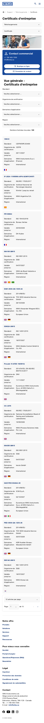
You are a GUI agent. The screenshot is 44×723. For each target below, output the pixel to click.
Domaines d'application (11, 110)
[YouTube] (8, 712)
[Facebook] (3, 712)
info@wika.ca (9, 60)
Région (5, 120)
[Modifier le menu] (40, 4)
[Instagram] (17, 712)
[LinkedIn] (13, 712)
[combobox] (22, 94)
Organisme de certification (12, 99)
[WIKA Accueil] (7, 3)
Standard (5, 89)
